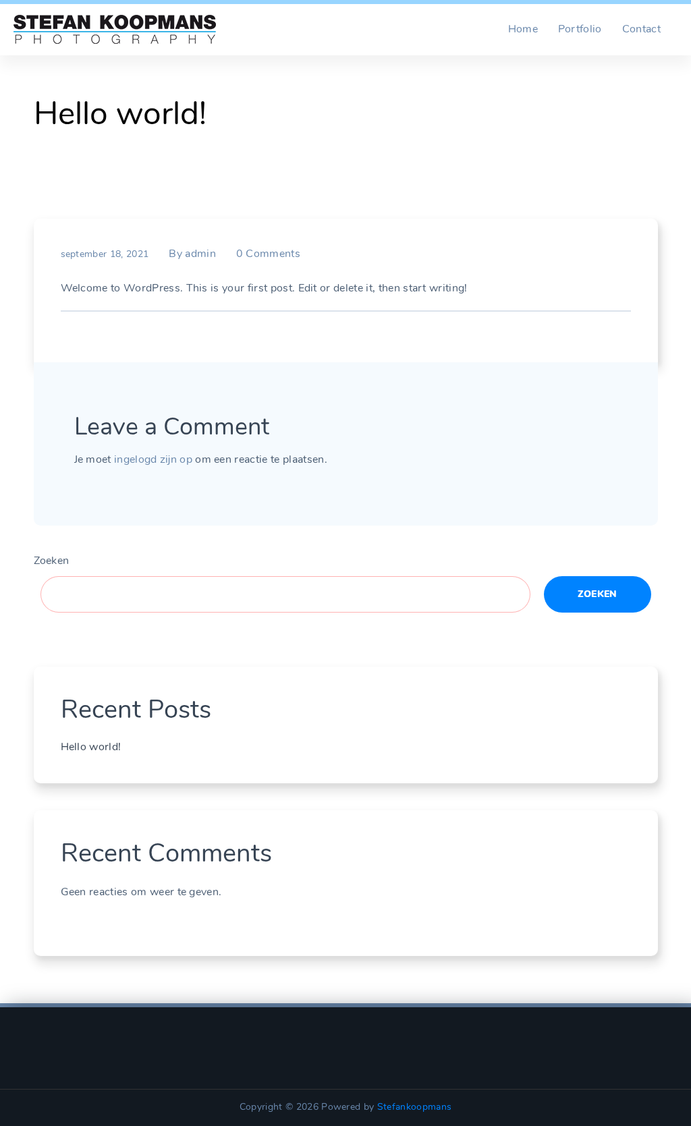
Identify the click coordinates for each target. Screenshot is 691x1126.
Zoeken (52, 560)
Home (523, 29)
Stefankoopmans (414, 1106)
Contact (641, 29)
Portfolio (580, 29)
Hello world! (91, 746)
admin (200, 253)
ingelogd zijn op (153, 459)
